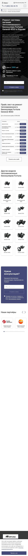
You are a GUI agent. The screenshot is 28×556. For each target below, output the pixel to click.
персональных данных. (15, 299)
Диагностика (5, 124)
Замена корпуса (6, 149)
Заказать (23, 124)
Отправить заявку (14, 87)
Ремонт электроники (7, 136)
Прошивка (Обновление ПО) (7, 140)
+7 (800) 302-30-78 (11, 6)
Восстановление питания (8, 133)
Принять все (14, 553)
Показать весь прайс (14, 159)
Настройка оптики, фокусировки (6, 127)
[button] (22, 312)
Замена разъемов (6, 143)
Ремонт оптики (5, 130)
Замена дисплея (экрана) (8, 146)
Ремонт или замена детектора (6, 153)
